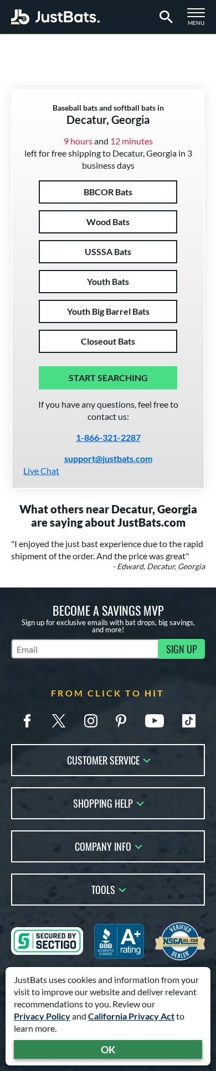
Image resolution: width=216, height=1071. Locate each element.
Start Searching (108, 377)
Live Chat (41, 470)
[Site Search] (164, 17)
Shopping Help (103, 802)
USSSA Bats (108, 251)
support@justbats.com (108, 458)
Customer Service (103, 759)
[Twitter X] (58, 720)
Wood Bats (108, 221)
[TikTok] (189, 720)
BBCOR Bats (108, 191)
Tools (103, 888)
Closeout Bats (108, 341)
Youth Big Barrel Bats (108, 311)
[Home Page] (55, 17)
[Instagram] (90, 720)
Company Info (103, 845)
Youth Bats (108, 281)
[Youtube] (154, 720)
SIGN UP (181, 649)
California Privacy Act (131, 1016)
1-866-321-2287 (108, 437)
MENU (199, 19)
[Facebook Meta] (27, 720)
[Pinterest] (121, 720)
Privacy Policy (42, 1016)
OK (108, 1049)
